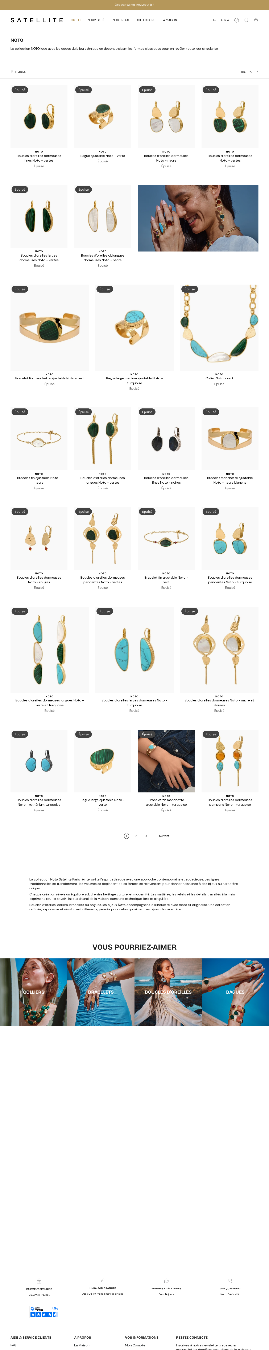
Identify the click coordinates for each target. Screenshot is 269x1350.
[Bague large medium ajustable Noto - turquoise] (134, 328)
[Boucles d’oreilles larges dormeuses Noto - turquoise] (134, 650)
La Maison (82, 1345)
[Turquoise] (39, 172)
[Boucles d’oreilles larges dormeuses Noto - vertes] (39, 216)
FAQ (14, 1345)
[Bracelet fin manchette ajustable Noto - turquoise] (166, 761)
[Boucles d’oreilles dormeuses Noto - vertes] (230, 116)
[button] (97, 20)
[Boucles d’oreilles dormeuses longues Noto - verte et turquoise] (50, 650)
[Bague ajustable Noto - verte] (102, 116)
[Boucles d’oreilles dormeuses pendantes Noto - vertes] (102, 538)
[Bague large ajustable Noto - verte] (102, 761)
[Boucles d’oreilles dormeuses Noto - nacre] (166, 116)
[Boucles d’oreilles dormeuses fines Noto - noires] (166, 438)
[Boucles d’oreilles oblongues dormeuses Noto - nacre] (102, 216)
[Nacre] (166, 172)
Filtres (20, 72)
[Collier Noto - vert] (219, 328)
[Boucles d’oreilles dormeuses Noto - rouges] (39, 538)
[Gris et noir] (214, 390)
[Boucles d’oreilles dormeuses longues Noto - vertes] (102, 438)
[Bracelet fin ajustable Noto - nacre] (39, 438)
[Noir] (34, 172)
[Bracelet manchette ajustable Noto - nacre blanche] (230, 438)
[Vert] (44, 172)
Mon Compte (135, 1345)
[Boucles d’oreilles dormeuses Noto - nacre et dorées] (219, 650)
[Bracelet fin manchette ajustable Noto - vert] (50, 328)
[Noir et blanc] (156, 172)
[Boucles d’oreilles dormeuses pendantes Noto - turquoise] (230, 538)
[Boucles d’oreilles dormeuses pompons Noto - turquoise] (230, 761)
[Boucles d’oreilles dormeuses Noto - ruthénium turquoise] (39, 761)
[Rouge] (227, 816)
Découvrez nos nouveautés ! (134, 5)
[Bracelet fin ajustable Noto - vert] (166, 538)
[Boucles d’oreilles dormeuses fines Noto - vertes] (39, 116)
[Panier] (256, 20)
